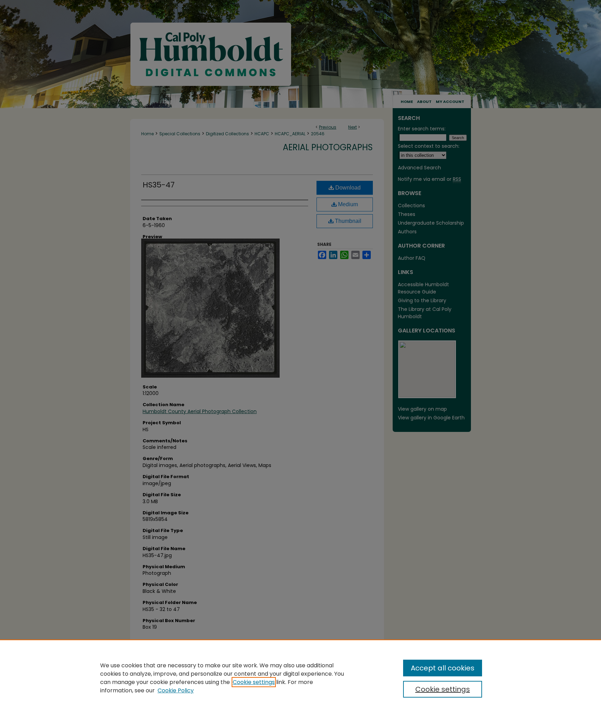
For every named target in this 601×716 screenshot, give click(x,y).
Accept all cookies (442, 668)
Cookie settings (254, 682)
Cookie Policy (176, 690)
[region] (300, 677)
